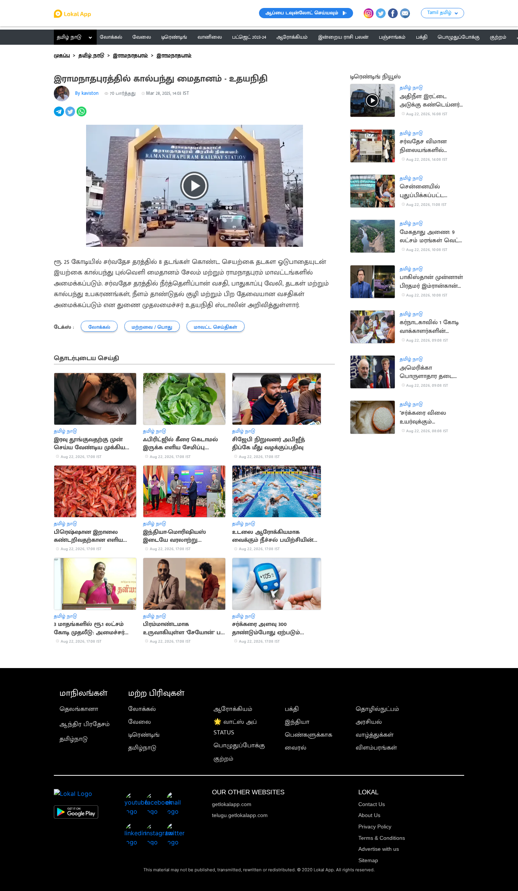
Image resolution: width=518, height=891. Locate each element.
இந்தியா (297, 722)
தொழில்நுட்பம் (377, 709)
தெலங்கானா (79, 709)
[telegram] (59, 116)
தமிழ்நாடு (74, 739)
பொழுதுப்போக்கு (239, 745)
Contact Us (371, 804)
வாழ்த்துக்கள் (375, 734)
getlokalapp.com (231, 804)
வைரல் (295, 747)
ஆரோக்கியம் (232, 709)
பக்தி (292, 709)
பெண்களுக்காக (308, 734)
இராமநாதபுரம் (130, 55)
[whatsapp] (82, 116)
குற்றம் (223, 758)
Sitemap (368, 860)
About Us (369, 815)
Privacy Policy (374, 827)
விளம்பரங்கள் (376, 747)
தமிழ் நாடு (69, 37)
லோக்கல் (142, 709)
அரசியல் (369, 722)
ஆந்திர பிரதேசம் (85, 724)
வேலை (139, 722)
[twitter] (71, 116)
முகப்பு (62, 55)
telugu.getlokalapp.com (240, 815)
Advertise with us (378, 849)
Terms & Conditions (381, 838)
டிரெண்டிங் (144, 734)
